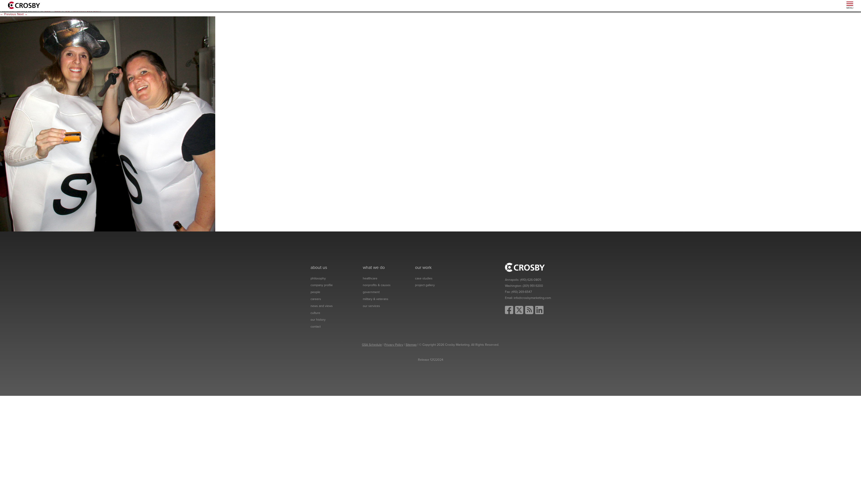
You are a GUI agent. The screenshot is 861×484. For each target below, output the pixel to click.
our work (423, 267)
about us (319, 267)
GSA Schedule (372, 345)
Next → (22, 14)
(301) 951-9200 (533, 286)
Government (371, 292)
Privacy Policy (393, 345)
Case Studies (424, 278)
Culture (315, 313)
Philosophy (318, 278)
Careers (316, 299)
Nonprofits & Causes (377, 285)
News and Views (322, 306)
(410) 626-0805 (530, 280)
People (315, 292)
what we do (374, 267)
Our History (318, 320)
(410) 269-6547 (521, 292)
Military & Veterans (375, 299)
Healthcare (370, 278)
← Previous (8, 14)
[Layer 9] (107, 124)
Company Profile (322, 285)
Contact (316, 326)
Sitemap (411, 345)
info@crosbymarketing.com (532, 298)
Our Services (371, 306)
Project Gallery (425, 285)
